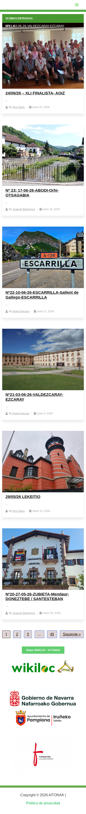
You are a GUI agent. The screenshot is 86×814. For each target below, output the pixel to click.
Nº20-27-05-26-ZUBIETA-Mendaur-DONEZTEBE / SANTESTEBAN (37, 596)
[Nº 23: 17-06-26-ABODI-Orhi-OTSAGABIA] (43, 155)
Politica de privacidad (43, 803)
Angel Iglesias (20, 311)
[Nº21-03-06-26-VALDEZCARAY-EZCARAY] (43, 359)
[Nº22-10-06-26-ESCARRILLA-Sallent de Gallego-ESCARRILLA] (43, 257)
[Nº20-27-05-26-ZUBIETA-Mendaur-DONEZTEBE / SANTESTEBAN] (43, 559)
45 (52, 634)
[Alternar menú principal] (77, 5)
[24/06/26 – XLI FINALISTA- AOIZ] (43, 58)
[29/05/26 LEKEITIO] (43, 461)
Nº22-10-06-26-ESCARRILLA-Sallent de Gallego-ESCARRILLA (42, 295)
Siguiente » (72, 634)
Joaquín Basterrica (24, 209)
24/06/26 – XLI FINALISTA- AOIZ (35, 93)
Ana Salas (18, 107)
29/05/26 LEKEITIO (23, 497)
